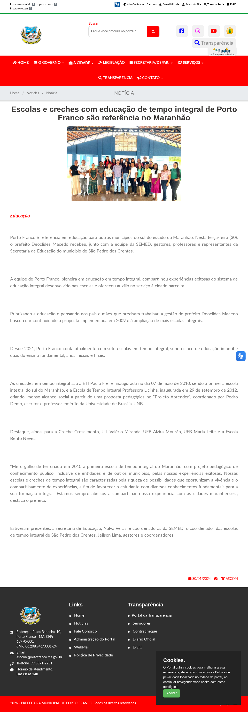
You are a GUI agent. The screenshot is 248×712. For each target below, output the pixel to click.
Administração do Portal (94, 639)
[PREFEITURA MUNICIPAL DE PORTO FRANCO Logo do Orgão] (31, 32)
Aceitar (171, 693)
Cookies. (174, 660)
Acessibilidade (170, 4)
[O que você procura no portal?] (153, 31)
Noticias (33, 93)
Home (14, 93)
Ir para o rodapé (20, 8)
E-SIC (137, 647)
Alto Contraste (135, 4)
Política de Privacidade (93, 655)
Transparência (216, 43)
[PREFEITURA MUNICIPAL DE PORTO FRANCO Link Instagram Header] (198, 31)
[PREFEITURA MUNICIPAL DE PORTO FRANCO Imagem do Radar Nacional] (222, 51)
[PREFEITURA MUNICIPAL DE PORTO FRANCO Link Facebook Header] (182, 31)
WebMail (81, 647)
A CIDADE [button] (81, 63)
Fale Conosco (85, 631)
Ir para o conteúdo (22, 4)
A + (148, 4)
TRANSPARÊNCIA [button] (117, 78)
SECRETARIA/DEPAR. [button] (151, 63)
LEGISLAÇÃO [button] (113, 63)
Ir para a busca (46, 4)
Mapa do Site (193, 4)
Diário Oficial (143, 639)
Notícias (80, 623)
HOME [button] (22, 63)
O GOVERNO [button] (49, 63)
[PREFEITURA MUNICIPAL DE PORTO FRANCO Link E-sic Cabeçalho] (230, 31)
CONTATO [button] (151, 78)
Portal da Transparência (152, 615)
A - (154, 4)
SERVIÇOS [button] (191, 63)
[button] (117, 4)
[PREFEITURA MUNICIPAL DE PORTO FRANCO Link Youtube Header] (214, 31)
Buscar (93, 23)
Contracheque (144, 631)
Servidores (141, 623)
